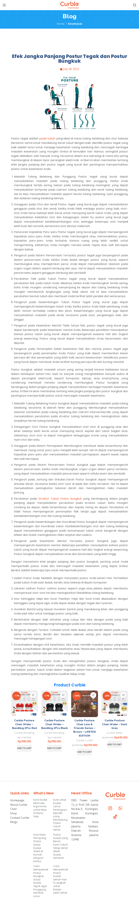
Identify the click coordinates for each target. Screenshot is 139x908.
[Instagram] (110, 808)
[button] (24, 748)
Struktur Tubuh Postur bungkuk (60, 499)
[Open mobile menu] (4, 5)
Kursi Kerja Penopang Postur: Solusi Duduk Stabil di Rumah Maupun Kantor (39, 848)
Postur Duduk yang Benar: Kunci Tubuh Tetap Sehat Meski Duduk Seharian (60, 846)
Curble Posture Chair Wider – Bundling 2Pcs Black (54, 724)
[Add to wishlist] (33, 695)
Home (60, 24)
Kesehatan (75, 24)
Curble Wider (114, 732)
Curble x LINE (84, 740)
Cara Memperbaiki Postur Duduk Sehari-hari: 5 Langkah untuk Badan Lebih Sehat (61, 879)
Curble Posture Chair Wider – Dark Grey (114, 724)
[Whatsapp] (120, 808)
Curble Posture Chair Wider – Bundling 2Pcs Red (24, 724)
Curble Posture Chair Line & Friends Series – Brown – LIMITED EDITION (84, 728)
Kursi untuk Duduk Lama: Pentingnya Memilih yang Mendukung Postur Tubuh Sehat (60, 814)
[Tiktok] (115, 816)
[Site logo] (69, 5)
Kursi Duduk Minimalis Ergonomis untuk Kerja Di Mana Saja (40, 808)
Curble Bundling (24, 732)
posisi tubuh (47, 138)
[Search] (134, 5)
